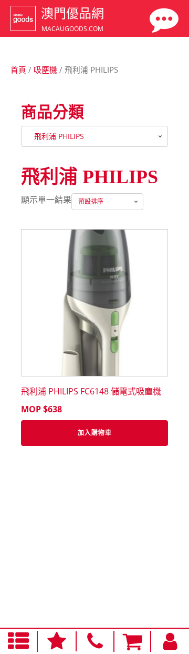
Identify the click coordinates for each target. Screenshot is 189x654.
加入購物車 (95, 432)
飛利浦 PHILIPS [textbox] (56, 136)
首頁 (18, 69)
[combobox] (94, 136)
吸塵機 (45, 69)
